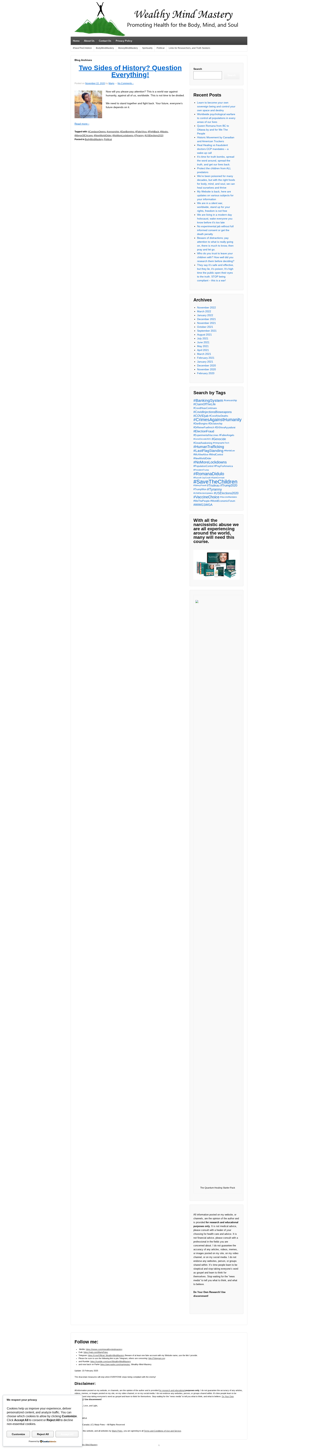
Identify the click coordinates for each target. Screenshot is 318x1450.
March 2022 (204, 311)
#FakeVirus (141, 131)
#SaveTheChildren (82, 48)
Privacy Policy (124, 40)
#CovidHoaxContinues (205, 408)
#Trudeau (213, 485)
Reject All (43, 1434)
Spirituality (147, 48)
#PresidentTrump (201, 470)
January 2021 (205, 361)
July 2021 (202, 338)
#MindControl (216, 454)
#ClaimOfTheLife (204, 404)
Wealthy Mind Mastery (87, 1445)
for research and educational (172, 1390)
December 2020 (206, 365)
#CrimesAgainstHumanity (217, 420)
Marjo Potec (117, 1431)
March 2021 (204, 353)
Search (197, 68)
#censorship (113, 131)
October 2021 (205, 326)
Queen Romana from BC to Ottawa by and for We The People (213, 129)
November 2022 (206, 307)
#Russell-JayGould (202, 478)
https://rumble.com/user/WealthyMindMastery (110, 1361)
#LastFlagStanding (208, 451)
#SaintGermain (218, 478)
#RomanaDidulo (208, 474)
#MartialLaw (229, 450)
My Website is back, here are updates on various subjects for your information (215, 195)
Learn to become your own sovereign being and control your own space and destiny (216, 106)
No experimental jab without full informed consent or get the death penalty (215, 230)
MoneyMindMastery (128, 48)
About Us (89, 40)
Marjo (111, 83)
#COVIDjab (201, 415)
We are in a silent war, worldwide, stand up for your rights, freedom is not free (213, 207)
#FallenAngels (226, 435)
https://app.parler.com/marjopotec (115, 1364)
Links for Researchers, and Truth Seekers (189, 48)
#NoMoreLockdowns (122, 135)
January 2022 (205, 315)
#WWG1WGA (202, 505)
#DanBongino (127, 131)
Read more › (82, 123)
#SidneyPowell (199, 485)
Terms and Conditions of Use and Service (162, 1431)
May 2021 (203, 346)
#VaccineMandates (228, 497)
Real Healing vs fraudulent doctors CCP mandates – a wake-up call (213, 149)
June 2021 (203, 342)
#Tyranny (139, 135)
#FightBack (153, 131)
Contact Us (105, 40)
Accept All (67, 1434)
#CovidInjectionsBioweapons (212, 412)
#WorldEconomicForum (222, 501)
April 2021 (203, 350)
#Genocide (219, 439)
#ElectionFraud (203, 431)
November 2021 (206, 322)
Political (161, 48)
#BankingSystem (208, 400)
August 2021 (204, 334)
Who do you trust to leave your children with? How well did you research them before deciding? (215, 257)
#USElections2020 (154, 135)
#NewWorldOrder (102, 135)
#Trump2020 (228, 485)
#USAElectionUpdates (203, 493)
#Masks (164, 131)
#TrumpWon (199, 489)
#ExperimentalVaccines (205, 435)
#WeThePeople (201, 501)
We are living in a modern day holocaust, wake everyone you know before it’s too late (214, 218)
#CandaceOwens (97, 131)
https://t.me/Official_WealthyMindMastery (106, 1355)
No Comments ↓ (126, 83)
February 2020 (205, 373)
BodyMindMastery (105, 48)
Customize (18, 1434)
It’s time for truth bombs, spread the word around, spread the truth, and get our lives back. (215, 160)
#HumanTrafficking (208, 447)
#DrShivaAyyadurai (225, 427)
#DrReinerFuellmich (203, 427)
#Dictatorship (215, 423)
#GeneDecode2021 (202, 439)
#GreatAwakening (202, 443)
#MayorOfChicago (84, 135)
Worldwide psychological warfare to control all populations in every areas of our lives (216, 118)
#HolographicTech (221, 443)
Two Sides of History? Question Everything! (130, 71)
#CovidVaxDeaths (218, 415)
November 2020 (206, 369)
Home (76, 40)
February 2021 (205, 357)
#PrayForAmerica (223, 466)
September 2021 (207, 330)
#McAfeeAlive (200, 454)
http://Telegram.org (156, 1358)
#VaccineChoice (206, 497)
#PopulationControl (203, 466)
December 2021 (206, 319)
